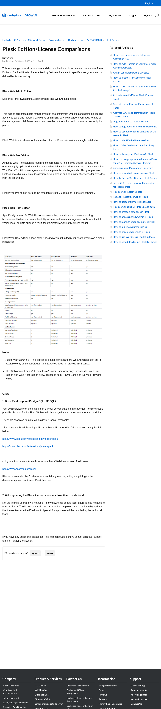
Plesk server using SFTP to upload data (134, 206)
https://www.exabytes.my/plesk (19, 469)
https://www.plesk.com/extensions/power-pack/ (28, 446)
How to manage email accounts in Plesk (134, 221)
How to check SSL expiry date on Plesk (133, 172)
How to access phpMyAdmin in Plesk (133, 216)
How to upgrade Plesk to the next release (135, 126)
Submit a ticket (92, 15)
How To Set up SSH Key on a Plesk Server (135, 177)
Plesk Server (112, 39)
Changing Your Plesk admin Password (133, 167)
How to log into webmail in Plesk (130, 226)
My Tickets (115, 15)
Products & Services (63, 15)
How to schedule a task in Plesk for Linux (135, 241)
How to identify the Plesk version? (131, 140)
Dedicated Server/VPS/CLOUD (85, 39)
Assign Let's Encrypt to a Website (131, 72)
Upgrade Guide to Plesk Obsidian (131, 121)
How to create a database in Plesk (131, 211)
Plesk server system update (127, 191)
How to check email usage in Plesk (131, 231)
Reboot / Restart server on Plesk (130, 196)
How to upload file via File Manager (132, 201)
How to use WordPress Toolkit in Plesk (134, 236)
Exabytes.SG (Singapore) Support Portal (23, 39)
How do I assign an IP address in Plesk (133, 154)
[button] (156, 15)
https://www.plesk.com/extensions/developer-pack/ (30, 439)
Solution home (56, 39)
